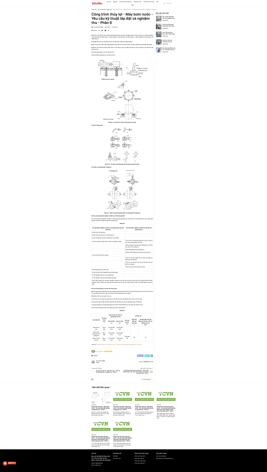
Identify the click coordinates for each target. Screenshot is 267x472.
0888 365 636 (99, 463)
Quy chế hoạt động (161, 456)
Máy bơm (95, 392)
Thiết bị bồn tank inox (148, 1)
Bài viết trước (97, 368)
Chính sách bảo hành (140, 456)
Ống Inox (115, 1)
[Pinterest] (149, 361)
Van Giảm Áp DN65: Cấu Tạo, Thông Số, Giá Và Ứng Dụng (168, 49)
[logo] (97, 3)
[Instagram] (150, 361)
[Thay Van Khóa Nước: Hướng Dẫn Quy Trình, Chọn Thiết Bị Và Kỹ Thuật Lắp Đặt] (159, 26)
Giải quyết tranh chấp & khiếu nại (164, 458)
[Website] (146, 361)
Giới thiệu (115, 456)
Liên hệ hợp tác (117, 458)
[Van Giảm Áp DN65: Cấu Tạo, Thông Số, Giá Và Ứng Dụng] (159, 50)
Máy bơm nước (137, 1)
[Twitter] (147, 361)
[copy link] (108, 30)
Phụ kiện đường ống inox (126, 1)
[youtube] (152, 361)
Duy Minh (100, 27)
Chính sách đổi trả (139, 458)
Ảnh (157, 1)
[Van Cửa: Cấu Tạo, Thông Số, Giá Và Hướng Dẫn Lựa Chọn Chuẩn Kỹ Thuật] (159, 42)
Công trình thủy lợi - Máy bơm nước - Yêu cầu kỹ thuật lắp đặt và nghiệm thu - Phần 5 (118, 344)
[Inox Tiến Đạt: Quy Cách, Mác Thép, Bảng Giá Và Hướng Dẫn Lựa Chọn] (159, 34)
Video (132, 5)
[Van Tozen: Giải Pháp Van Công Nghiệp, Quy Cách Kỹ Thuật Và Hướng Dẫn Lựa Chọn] (159, 18)
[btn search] (164, 3)
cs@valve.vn (98, 465)
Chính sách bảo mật (140, 463)
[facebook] (144, 361)
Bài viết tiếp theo (146, 368)
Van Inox (109, 1)
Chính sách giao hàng (140, 460)
